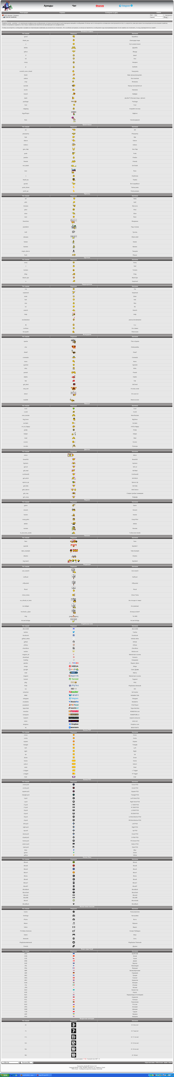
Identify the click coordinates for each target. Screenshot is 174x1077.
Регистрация (24, 12)
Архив (165, 1062)
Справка (62, 12)
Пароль (152, 17)
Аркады (48, 5)
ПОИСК (158, 12)
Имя (151, 15)
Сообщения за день (111, 12)
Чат (74, 5)
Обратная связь (150, 1062)
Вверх (170, 1062)
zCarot (103, 1067)
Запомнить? (168, 15)
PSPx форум (8, 15)
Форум (100, 5)
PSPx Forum (159, 1062)
